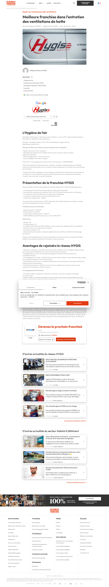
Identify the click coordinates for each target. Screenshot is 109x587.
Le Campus (83, 539)
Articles (58, 522)
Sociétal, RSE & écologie (14, 553)
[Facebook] (55, 584)
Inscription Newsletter (85, 543)
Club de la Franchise (37, 549)
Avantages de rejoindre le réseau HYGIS (34, 85)
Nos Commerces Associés (38, 558)
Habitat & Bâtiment (13, 549)
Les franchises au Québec (62, 560)
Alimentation (11, 539)
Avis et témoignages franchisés (40, 529)
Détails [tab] (54, 287)
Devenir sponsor (84, 532)
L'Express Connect (85, 526)
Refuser (31, 303)
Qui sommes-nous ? (85, 522)
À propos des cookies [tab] (78, 287)
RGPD (38, 583)
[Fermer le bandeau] (88, 282)
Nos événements (36, 541)
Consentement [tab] (30, 287)
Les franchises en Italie (62, 553)
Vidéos (58, 529)
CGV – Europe (48, 583)
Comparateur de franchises (85, 3)
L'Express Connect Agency (87, 529)
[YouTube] (70, 584)
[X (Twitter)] (65, 584)
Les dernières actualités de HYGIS (74, 421)
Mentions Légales (30, 583)
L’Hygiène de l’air (28, 80)
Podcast (58, 526)
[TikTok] (76, 584)
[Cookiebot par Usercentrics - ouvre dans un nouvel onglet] (79, 282)
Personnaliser (53, 303)
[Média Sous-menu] (43, 3)
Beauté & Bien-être (13, 536)
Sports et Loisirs (12, 546)
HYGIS (66, 309)
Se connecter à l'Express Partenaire (41, 569)
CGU (42, 583)
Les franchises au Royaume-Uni (64, 556)
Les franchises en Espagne (63, 546)
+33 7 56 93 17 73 (84, 553)
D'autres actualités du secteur (76, 482)
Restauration (11, 529)
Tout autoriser (77, 303)
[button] (74, 3)
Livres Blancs (59, 532)
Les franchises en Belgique (63, 549)
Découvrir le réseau (45, 339)
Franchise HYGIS (28, 91)
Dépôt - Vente (12, 566)
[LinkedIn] (60, 584)
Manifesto (82, 549)
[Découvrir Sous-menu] (61, 3)
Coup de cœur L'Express (14, 522)
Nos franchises (36, 522)
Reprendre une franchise (38, 526)
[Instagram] (81, 584)
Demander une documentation (66, 339)
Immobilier (11, 532)
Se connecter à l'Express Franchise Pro (42, 537)
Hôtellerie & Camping (13, 556)
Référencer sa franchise (86, 536)
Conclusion (26, 88)
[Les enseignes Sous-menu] (35, 3)
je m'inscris (90, 498)
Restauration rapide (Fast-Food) (16, 526)
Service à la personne (13, 563)
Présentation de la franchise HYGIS (33, 83)
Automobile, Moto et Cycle (15, 560)
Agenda (49, 3)
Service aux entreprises (14, 543)
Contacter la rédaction (86, 546)
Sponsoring (35, 566)
